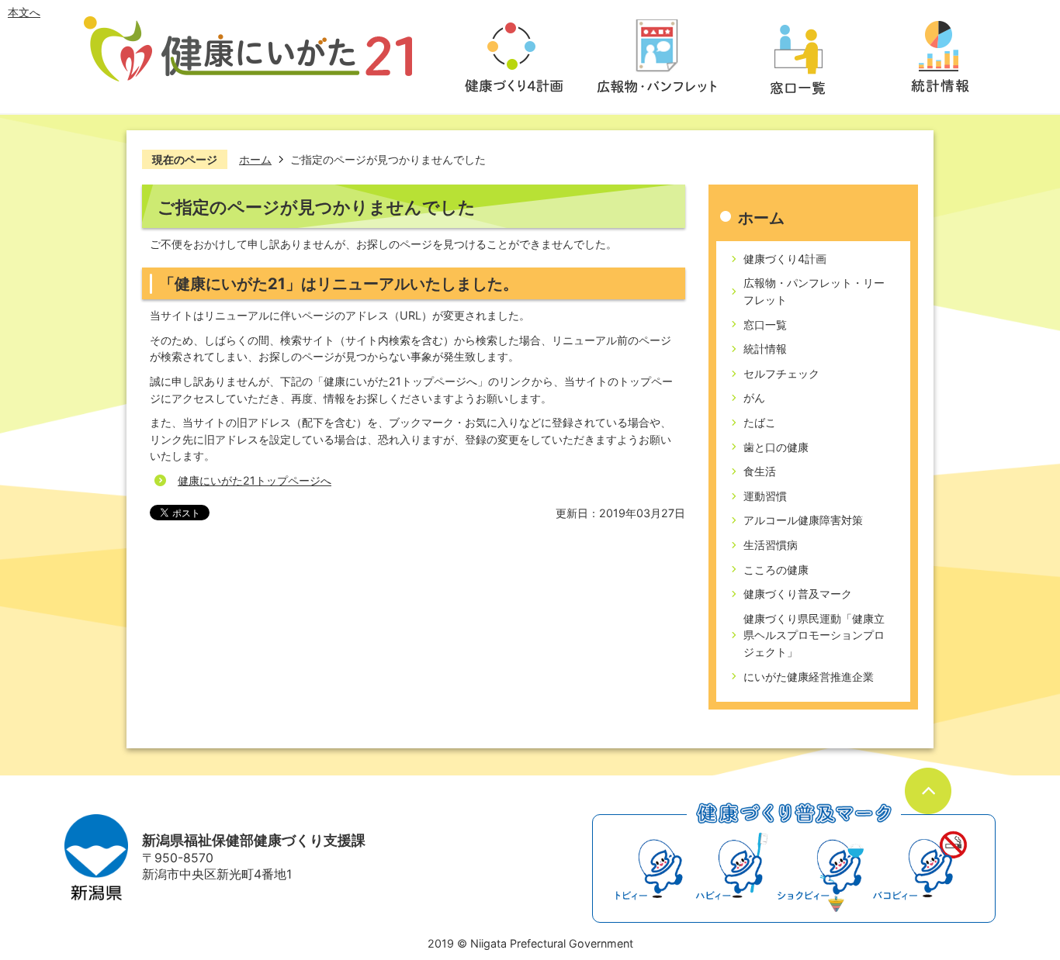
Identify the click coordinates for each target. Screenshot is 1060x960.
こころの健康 (776, 569)
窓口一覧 (765, 324)
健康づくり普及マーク (797, 593)
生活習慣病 (770, 544)
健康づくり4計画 (784, 258)
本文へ (24, 12)
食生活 (759, 471)
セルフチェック (781, 373)
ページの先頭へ (928, 791)
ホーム (255, 159)
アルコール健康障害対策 (803, 520)
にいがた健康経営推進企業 (808, 676)
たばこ (759, 422)
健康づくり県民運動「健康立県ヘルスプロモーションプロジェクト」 (814, 635)
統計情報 (765, 348)
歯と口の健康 (776, 447)
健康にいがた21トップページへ (254, 480)
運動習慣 (765, 495)
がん (754, 397)
